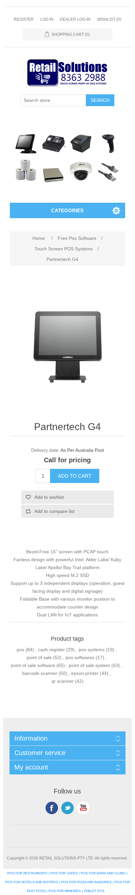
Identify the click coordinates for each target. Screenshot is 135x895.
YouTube (83, 808)
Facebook (52, 808)
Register (24, 19)
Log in (46, 19)
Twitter (67, 808)
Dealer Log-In (75, 19)
